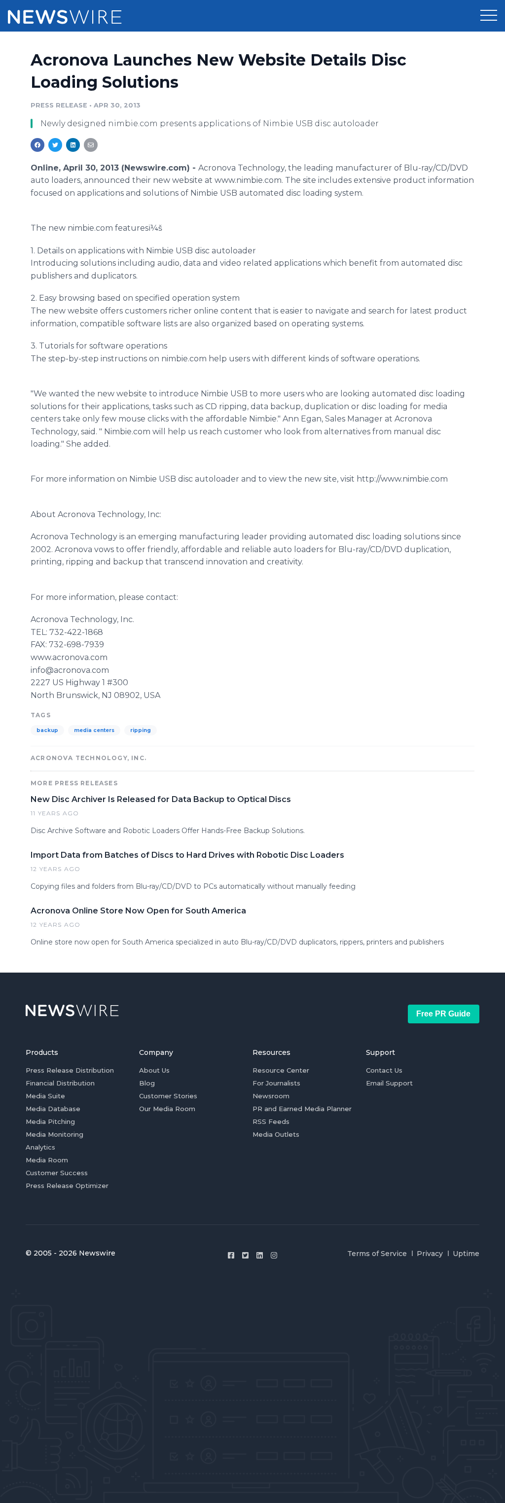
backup (47, 730)
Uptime (466, 1253)
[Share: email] (91, 145)
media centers (94, 730)
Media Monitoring (54, 1134)
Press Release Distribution (70, 1070)
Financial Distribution (60, 1083)
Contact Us (384, 1070)
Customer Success (57, 1173)
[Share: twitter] (55, 145)
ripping (140, 730)
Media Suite (45, 1096)
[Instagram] (274, 1255)
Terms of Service (377, 1253)
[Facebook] (231, 1255)
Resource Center (280, 1070)
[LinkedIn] (259, 1255)
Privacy (430, 1253)
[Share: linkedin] (73, 145)
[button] (488, 16)
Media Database (53, 1109)
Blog (147, 1083)
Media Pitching (50, 1121)
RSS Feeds (270, 1121)
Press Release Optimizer (67, 1185)
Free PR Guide (443, 1014)
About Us (154, 1070)
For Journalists (276, 1083)
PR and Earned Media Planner (302, 1109)
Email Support (389, 1083)
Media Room (47, 1160)
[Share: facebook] (37, 145)
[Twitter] (245, 1255)
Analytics (40, 1147)
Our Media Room (167, 1109)
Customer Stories (168, 1096)
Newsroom (270, 1096)
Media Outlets (275, 1134)
